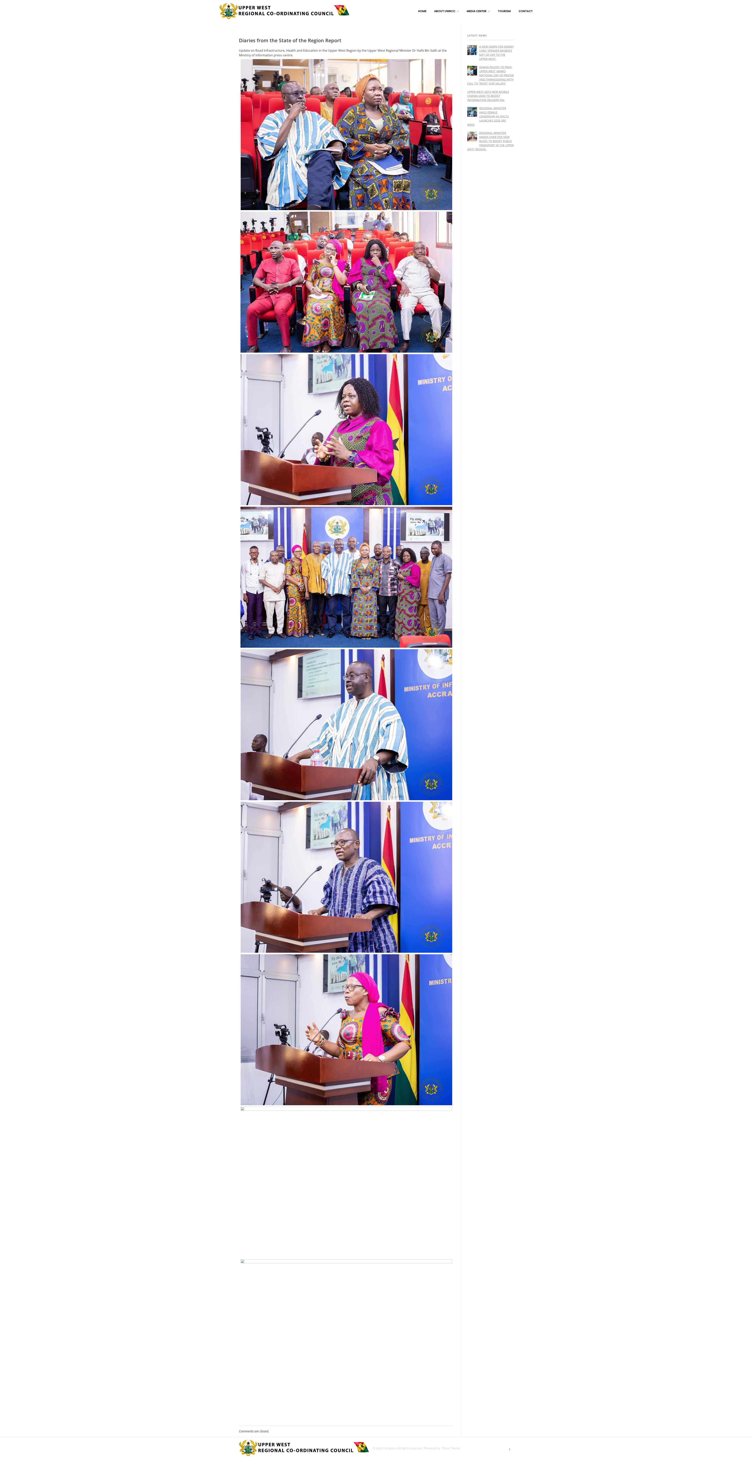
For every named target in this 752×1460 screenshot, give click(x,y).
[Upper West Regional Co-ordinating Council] (284, 11)
